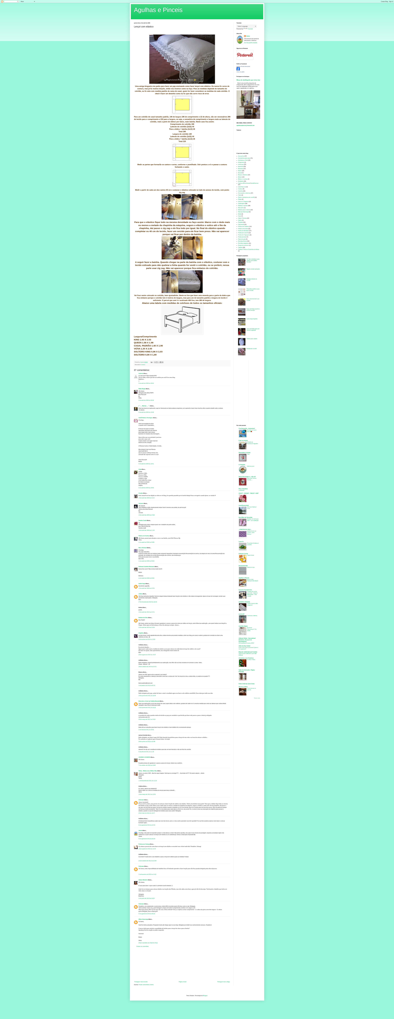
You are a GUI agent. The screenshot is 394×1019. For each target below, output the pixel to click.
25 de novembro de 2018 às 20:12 (148, 943)
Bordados (240, 181)
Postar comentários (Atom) (146, 984)
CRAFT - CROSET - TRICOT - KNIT (248, 493)
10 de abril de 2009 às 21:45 (147, 530)
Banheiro (240, 166)
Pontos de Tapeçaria (244, 235)
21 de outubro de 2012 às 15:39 (147, 860)
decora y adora (243, 686)
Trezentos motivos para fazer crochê (252, 289)
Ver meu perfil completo (250, 42)
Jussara (141, 503)
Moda (239, 214)
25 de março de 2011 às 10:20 (147, 719)
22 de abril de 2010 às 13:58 (147, 627)
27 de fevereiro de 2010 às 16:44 (148, 602)
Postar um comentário (142, 946)
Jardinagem (241, 203)
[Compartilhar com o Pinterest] (162, 362)
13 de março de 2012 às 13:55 (147, 794)
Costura (143, 364)
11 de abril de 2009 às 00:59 (146, 542)
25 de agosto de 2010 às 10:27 (147, 654)
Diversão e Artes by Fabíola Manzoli (149, 701)
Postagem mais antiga (223, 982)
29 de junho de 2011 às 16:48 (147, 741)
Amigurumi (241, 162)
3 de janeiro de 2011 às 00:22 (147, 685)
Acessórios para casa (244, 158)
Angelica (141, 633)
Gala (248, 454)
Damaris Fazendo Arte (245, 590)
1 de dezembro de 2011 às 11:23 (148, 780)
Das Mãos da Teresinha (245, 517)
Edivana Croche (243, 553)
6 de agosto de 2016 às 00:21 (147, 913)
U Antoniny (242, 464)
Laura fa (241, 541)
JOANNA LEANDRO (144, 757)
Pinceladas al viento (244, 452)
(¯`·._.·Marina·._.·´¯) (144, 406)
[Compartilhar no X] (159, 362)
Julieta (140, 594)
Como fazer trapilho (251, 319)
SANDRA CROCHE (244, 602)
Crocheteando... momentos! (247, 428)
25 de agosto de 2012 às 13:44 (147, 849)
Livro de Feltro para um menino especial (252, 329)
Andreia (141, 373)
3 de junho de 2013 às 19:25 (147, 898)
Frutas (240, 199)
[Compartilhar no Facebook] (161, 362)
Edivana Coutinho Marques (146, 566)
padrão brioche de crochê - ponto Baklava (251, 532)
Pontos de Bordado (243, 230)
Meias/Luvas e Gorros (244, 210)
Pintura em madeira (243, 226)
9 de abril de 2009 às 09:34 (146, 400)
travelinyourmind (244, 505)
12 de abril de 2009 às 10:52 (147, 588)
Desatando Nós (243, 565)
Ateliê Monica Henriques (146, 417)
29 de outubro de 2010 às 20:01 (147, 666)
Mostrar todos (257, 698)
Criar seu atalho (240, 71)
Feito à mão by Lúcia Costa (246, 683)
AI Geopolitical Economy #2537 (246, 643)
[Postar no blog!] (157, 362)
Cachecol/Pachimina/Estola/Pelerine (248, 183)
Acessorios (241, 156)
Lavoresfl (241, 614)
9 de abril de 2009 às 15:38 (146, 412)
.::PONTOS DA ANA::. (245, 529)
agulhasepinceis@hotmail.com (245, 125)
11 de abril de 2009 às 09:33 (146, 561)
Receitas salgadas (243, 243)
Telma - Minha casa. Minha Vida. (148, 771)
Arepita (141, 493)
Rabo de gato (242, 239)
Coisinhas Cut (242, 187)
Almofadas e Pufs (243, 160)
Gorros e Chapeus (243, 201)
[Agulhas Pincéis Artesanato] (238, 70)
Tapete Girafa (250, 555)
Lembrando (241, 490)
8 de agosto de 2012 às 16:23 (147, 838)
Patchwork (241, 224)
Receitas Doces (242, 241)
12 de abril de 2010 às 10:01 (147, 612)
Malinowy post (250, 466)
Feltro (239, 195)
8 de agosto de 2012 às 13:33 (147, 825)
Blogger (205, 995)
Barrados (240, 168)
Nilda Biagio (142, 388)
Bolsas (240, 177)
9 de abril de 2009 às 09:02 (146, 383)
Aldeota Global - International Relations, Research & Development (247, 640)
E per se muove (243, 440)
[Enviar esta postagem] (151, 362)
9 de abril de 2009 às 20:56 (146, 487)
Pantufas (240, 222)
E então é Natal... (251, 659)
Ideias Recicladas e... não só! (247, 476)
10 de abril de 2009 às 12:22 (147, 498)
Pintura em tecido (243, 228)
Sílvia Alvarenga (143, 919)
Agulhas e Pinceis (158, 9)
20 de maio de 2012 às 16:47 (147, 813)
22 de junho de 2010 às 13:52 (147, 639)
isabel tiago (142, 583)
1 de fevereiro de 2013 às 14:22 (147, 874)
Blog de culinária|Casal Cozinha (248, 652)
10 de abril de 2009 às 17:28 (147, 515)
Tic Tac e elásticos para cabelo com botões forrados (252, 260)
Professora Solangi (144, 844)
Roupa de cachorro (243, 245)
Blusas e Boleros (242, 175)
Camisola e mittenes (252, 615)
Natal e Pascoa (242, 218)
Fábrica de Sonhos (144, 536)
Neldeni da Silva (143, 617)
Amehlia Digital (243, 626)
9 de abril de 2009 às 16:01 (146, 464)
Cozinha (240, 191)
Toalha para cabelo (251, 338)
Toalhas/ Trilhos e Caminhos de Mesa (248, 249)
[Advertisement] (182, 964)
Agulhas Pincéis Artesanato (243, 66)
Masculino (241, 207)
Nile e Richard (143, 547)
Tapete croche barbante (253, 269)
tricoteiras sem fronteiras (246, 658)
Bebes (240, 170)
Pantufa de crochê (251, 348)
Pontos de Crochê (243, 232)
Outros (240, 220)
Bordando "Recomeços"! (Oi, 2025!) (252, 629)
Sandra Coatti (143, 520)
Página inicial (182, 982)
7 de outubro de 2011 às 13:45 (147, 765)
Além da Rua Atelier (244, 646)
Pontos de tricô (242, 237)
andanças (241, 164)
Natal (239, 216)
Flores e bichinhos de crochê (246, 197)
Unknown (141, 800)
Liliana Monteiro (143, 880)
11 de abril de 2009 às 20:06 (146, 578)
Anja (140, 469)
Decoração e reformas (244, 193)
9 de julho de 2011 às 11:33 (146, 751)
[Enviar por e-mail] (155, 362)
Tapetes (240, 247)
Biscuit (240, 173)
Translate (250, 29)
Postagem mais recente (141, 982)
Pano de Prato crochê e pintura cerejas (253, 309)
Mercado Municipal (243, 212)
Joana (140, 830)
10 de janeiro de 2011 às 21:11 (147, 707)
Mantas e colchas (243, 205)
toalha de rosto (251, 567)
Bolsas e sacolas (242, 179)
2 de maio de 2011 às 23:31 (146, 729)
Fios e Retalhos (243, 489)
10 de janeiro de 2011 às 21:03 (147, 695)
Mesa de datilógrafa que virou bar (248, 80)
